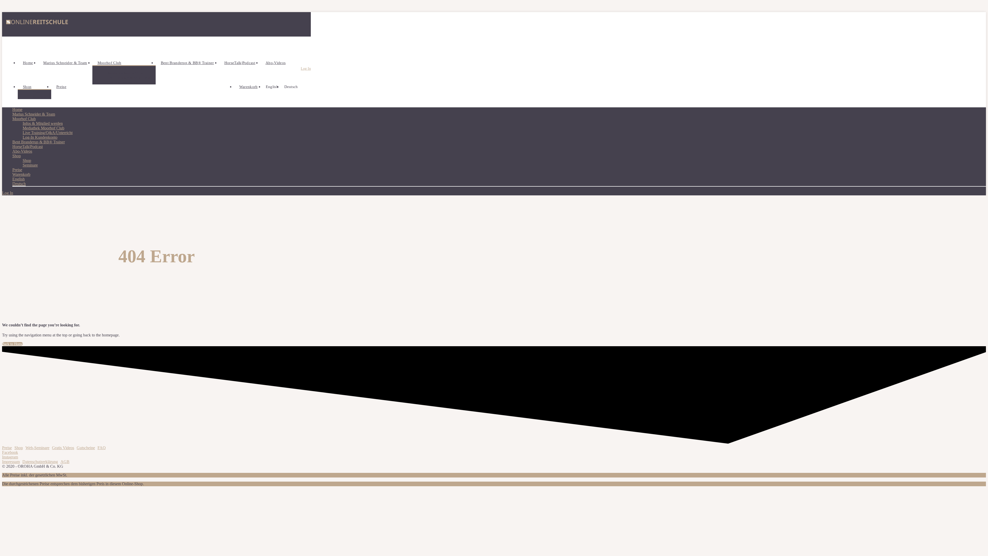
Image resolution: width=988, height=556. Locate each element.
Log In (306, 69)
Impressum (11, 461)
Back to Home (12, 344)
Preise (7, 448)
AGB (64, 461)
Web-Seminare (37, 448)
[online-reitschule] (37, 24)
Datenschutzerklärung (40, 461)
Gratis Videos (63, 448)
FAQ (102, 448)
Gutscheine (86, 448)
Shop (18, 448)
